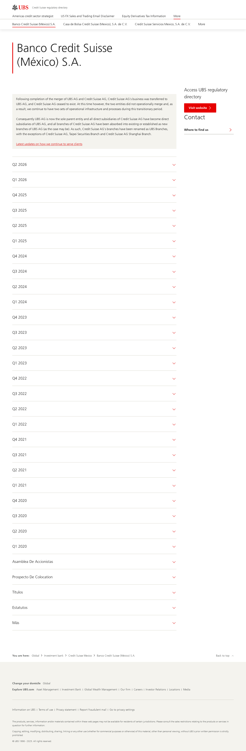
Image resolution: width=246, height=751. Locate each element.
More (177, 16)
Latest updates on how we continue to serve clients (49, 144)
